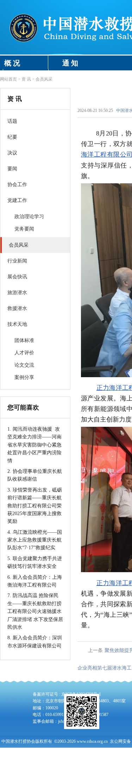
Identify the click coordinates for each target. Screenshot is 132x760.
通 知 (70, 63)
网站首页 (8, 79)
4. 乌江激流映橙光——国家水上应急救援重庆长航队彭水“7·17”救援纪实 (34, 540)
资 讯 (26, 79)
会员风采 (44, 79)
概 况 (12, 63)
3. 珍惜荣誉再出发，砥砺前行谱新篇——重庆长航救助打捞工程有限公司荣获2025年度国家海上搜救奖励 (34, 505)
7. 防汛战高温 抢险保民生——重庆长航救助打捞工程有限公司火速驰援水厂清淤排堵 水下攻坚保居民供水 (35, 611)
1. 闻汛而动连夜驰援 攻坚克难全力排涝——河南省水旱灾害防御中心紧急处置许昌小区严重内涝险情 (34, 444)
